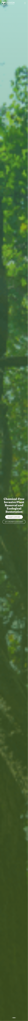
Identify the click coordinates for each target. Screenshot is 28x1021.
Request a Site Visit (14, 517)
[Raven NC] (7, 3)
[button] (12, 1017)
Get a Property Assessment (14, 521)
